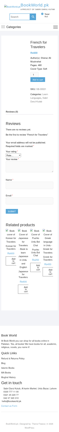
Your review (12, 159)
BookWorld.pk (35, 5)
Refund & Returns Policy (13, 358)
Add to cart (38, 79)
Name (9, 179)
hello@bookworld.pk (11, 401)
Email (9, 195)
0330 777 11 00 (11, 391)
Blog (3, 363)
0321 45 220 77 (11, 394)
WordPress (29, 427)
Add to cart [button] (13, 261)
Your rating (12, 151)
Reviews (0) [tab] (12, 111)
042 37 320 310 (11, 397)
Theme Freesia (38, 423)
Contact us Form (9, 405)
